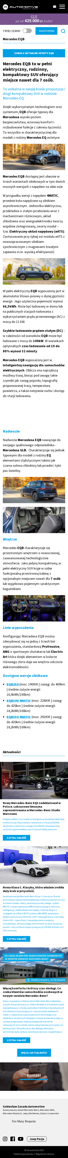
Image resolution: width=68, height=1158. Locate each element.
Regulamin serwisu (45, 1154)
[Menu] (62, 7)
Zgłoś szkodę (46, 30)
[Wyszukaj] (63, 31)
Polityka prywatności (24, 1154)
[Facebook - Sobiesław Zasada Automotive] (12, 1139)
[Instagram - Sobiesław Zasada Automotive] (5, 1139)
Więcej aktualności (34, 1052)
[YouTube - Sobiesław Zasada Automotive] (20, 1139)
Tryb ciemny (11, 31)
